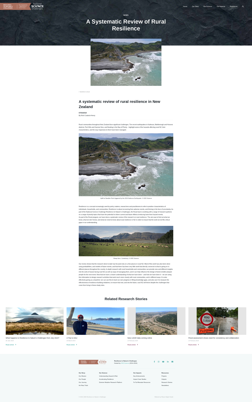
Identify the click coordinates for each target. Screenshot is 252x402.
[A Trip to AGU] (96, 321)
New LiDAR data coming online (139, 338)
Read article (10, 345)
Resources (233, 6)
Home (185, 6)
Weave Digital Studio (167, 397)
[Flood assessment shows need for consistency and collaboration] (217, 321)
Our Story (195, 6)
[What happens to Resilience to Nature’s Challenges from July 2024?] (35, 321)
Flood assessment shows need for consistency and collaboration (213, 338)
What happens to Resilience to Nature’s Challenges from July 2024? (32, 338)
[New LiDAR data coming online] (156, 321)
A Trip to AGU (72, 338)
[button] (243, 6)
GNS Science (125, 363)
